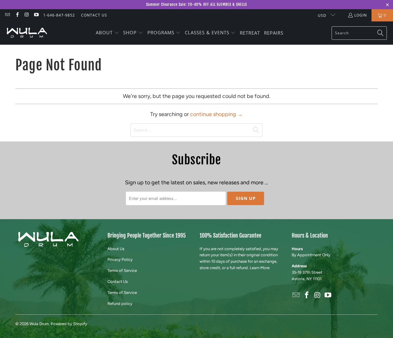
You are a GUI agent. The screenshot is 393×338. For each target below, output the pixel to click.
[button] (107, 33)
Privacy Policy (120, 259)
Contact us (94, 15)
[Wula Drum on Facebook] (16, 15)
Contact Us (117, 281)
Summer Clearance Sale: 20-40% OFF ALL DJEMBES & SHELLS (196, 4)
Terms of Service (122, 270)
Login (360, 15)
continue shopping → (216, 114)
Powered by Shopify (69, 323)
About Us (115, 248)
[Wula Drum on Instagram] (26, 15)
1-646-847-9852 (59, 15)
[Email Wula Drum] (7, 15)
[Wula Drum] (27, 33)
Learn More (260, 267)
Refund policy (119, 303)
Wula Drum (39, 323)
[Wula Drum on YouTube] (36, 15)
